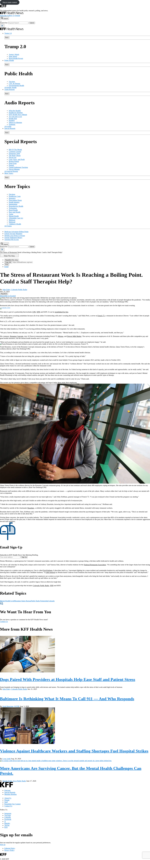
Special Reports (9, 128)
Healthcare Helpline (16, 113)
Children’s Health (15, 224)
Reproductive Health (16, 206)
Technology (13, 208)
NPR (38, 312)
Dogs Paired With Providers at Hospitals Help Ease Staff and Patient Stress (67, 679)
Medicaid (12, 222)
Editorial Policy (9, 848)
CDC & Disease (14, 83)
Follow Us (11, 15)
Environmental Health (16, 85)
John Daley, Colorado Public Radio (15, 290)
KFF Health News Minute (18, 115)
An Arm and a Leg (15, 116)
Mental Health (14, 216)
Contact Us (4, 621)
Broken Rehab (14, 161)
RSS (6, 827)
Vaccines (12, 82)
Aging (11, 214)
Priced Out (12, 157)
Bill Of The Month (15, 150)
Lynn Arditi (7, 759)
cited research (50, 572)
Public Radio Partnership (39, 601)
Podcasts (7, 790)
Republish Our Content (12, 804)
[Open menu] (1, 21)
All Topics (8, 226)
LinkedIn (7, 817)
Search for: (4, 23)
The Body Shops (15, 155)
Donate (17, 15)
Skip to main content (10, 2)
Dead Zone (13, 163)
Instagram (7, 813)
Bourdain (30, 508)
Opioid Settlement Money (13, 238)
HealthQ (12, 120)
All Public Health (10, 87)
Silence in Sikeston (15, 122)
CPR (34, 312)
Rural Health (13, 210)
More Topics (8, 173)
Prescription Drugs (15, 200)
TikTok (6, 825)
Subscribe (3, 15)
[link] (4, 294)
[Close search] (2, 26)
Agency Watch (14, 54)
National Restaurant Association (95, 565)
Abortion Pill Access (11, 239)
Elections (12, 194)
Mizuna (60, 336)
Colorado (51, 601)
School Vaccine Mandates (13, 234)
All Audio (7, 126)
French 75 (101, 316)
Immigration (13, 204)
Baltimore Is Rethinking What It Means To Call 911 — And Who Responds (67, 698)
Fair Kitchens (47, 570)
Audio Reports (9, 89)
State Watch (13, 56)
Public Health (9, 60)
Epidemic (12, 124)
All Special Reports (11, 171)
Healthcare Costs (15, 196)
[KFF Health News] (11, 13)
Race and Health (14, 212)
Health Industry (14, 202)
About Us (7, 798)
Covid (12, 601)
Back (7, 37)
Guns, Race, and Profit (17, 159)
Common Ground (15, 151)
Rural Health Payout (16, 58)
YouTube (7, 815)
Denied (11, 165)
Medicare (12, 220)
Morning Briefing (10, 794)
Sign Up (24, 557)
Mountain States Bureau (22, 601)
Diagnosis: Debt (14, 153)
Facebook (7, 819)
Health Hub (13, 118)
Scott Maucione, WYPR (11, 706)
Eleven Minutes (14, 169)
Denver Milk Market (74, 336)
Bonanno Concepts (16, 336)
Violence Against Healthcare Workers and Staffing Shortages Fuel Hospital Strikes (74, 751)
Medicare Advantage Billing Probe (16, 232)
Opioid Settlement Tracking (18, 167)
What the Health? (15, 111)
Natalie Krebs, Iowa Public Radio (14, 781)
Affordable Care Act (16, 218)
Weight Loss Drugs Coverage (14, 236)
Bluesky (7, 823)
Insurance (12, 198)
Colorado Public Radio (41, 585)
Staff (6, 802)
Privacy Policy (9, 850)
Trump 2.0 (8, 33)
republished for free (61, 312)
